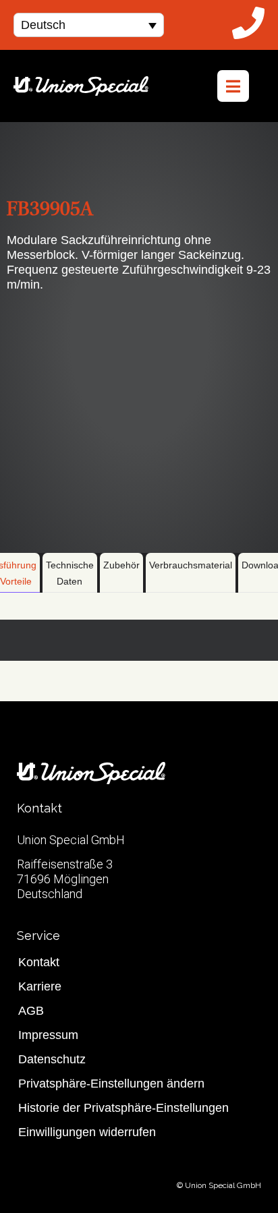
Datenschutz (52, 1059)
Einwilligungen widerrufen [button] (87, 1132)
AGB (31, 1010)
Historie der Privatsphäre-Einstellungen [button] (123, 1108)
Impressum (48, 1035)
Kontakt (38, 962)
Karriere (39, 986)
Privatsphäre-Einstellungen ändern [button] (111, 1083)
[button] (88, 24)
